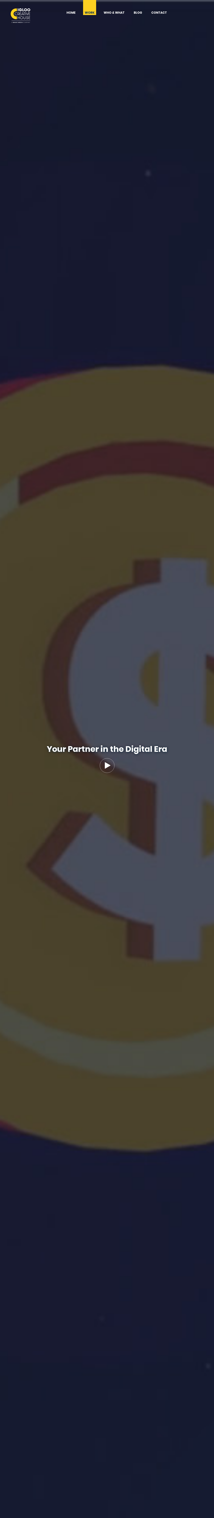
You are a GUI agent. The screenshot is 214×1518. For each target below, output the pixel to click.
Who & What (114, 13)
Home (71, 13)
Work (89, 13)
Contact (159, 13)
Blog (138, 13)
